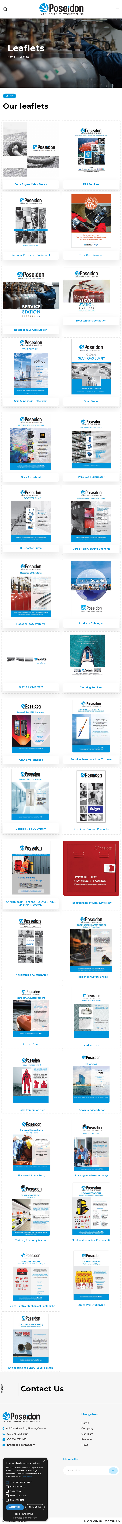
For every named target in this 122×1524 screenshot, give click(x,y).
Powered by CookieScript (25, 1518)
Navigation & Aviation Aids (32, 974)
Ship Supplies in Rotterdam (30, 401)
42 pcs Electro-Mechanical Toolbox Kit (31, 1306)
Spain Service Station (92, 1110)
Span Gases (91, 401)
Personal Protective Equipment (31, 255)
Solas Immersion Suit (32, 1110)
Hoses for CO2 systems (30, 624)
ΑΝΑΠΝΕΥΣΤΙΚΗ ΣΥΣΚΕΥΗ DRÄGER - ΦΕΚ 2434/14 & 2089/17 (31, 903)
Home (11, 56)
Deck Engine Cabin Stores (31, 184)
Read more (27, 1476)
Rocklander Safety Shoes (92, 976)
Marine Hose (91, 1045)
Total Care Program (91, 255)
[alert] (25, 1489)
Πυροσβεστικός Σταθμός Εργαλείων (91, 902)
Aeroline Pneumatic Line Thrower (91, 759)
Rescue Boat (31, 1044)
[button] (5, 9)
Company (87, 1428)
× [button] (44, 1461)
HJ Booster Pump (31, 548)
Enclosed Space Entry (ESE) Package (30, 1367)
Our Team (87, 1434)
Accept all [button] (15, 1507)
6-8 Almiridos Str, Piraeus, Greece (26, 1428)
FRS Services (91, 184)
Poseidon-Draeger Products (91, 829)
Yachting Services (91, 687)
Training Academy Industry (91, 1175)
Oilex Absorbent (31, 477)
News (84, 1444)
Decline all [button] (35, 1507)
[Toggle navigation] (117, 9)
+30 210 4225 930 (17, 1434)
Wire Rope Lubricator (91, 477)
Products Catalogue (91, 623)
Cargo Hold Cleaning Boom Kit (91, 548)
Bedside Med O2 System (31, 828)
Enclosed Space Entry (31, 1175)
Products (87, 1439)
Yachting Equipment (31, 686)
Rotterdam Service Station (30, 329)
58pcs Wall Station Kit (91, 1305)
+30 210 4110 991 (16, 1439)
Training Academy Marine (31, 1240)
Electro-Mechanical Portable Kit (91, 1240)
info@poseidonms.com (21, 1444)
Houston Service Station (91, 320)
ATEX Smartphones (31, 759)
